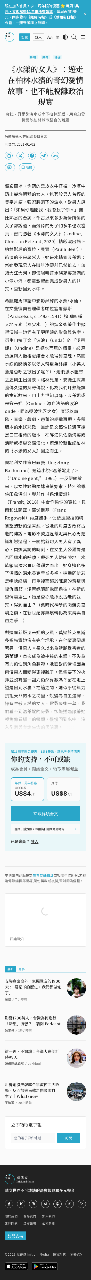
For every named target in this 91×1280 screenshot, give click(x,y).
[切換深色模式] (65, 37)
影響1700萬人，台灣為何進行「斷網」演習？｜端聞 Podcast (33, 1021)
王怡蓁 (9, 1102)
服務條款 (76, 1254)
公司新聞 (48, 1223)
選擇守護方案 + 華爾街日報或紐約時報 (39, 829)
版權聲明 (30, 1223)
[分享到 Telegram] (44, 156)
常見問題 (11, 1223)
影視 (33, 57)
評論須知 (17, 938)
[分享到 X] (20, 156)
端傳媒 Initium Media (33, 1254)
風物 (45, 57)
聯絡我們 (30, 1216)
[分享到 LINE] (55, 156)
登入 (35, 841)
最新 (10, 969)
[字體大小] (50, 37)
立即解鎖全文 (45, 813)
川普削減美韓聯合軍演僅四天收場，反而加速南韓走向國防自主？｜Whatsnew (32, 1090)
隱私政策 (59, 1254)
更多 (21, 969)
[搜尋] (74, 37)
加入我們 (48, 1216)
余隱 (8, 999)
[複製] (9, 156)
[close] (85, 14)
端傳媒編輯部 (43, 875)
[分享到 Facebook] (32, 156)
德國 (58, 57)
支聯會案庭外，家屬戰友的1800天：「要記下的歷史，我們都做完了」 (33, 987)
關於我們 (11, 1216)
